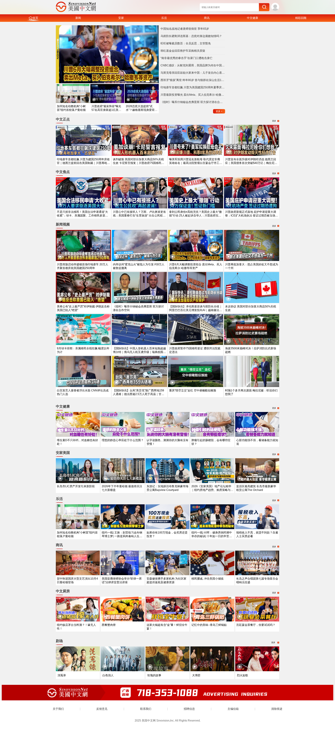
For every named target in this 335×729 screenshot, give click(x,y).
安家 (121, 17)
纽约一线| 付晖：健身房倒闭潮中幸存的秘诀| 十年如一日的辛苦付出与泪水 (211, 536)
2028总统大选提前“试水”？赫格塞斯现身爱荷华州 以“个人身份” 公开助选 (141, 110)
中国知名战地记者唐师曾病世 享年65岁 (185, 28)
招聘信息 (189, 708)
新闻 (78, 17)
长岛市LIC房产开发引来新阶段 (76, 486)
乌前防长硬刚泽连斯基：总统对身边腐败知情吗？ (191, 36)
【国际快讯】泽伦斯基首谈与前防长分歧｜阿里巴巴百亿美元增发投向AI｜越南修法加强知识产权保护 (195, 310)
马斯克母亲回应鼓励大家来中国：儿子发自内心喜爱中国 (193, 72)
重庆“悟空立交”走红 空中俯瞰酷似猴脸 (192, 390)
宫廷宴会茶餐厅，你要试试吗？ (255, 624)
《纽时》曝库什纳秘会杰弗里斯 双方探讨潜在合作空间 (193, 102)
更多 (219, 111)
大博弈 (196, 675)
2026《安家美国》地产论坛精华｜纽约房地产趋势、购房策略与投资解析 (212, 490)
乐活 (164, 17)
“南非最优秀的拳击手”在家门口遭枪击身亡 (187, 58)
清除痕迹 (276, 708)
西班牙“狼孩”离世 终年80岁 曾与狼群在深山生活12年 (193, 80)
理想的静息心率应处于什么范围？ (123, 440)
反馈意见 (101, 708)
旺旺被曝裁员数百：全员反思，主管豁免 (186, 43)
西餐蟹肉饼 (109, 624)
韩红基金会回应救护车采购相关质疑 (183, 50)
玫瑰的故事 (154, 675)
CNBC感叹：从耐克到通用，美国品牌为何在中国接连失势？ (193, 65)
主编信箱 (233, 708)
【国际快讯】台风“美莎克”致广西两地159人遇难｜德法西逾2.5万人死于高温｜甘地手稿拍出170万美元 (138, 394)
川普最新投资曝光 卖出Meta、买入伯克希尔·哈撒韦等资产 (193, 94)
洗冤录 (62, 675)
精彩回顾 (300, 17)
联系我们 (145, 708)
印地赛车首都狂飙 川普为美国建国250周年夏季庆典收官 (193, 87)
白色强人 (108, 675)
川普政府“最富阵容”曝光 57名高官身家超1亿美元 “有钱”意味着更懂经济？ (106, 110)
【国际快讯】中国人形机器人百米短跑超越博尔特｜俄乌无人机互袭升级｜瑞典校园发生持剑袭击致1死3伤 (139, 352)
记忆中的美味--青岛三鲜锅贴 (209, 624)
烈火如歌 (242, 675)
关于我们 (58, 708)
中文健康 (252, 17)
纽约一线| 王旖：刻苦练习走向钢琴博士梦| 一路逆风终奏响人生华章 (122, 536)
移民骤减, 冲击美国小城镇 (207, 578)
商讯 (207, 17)
